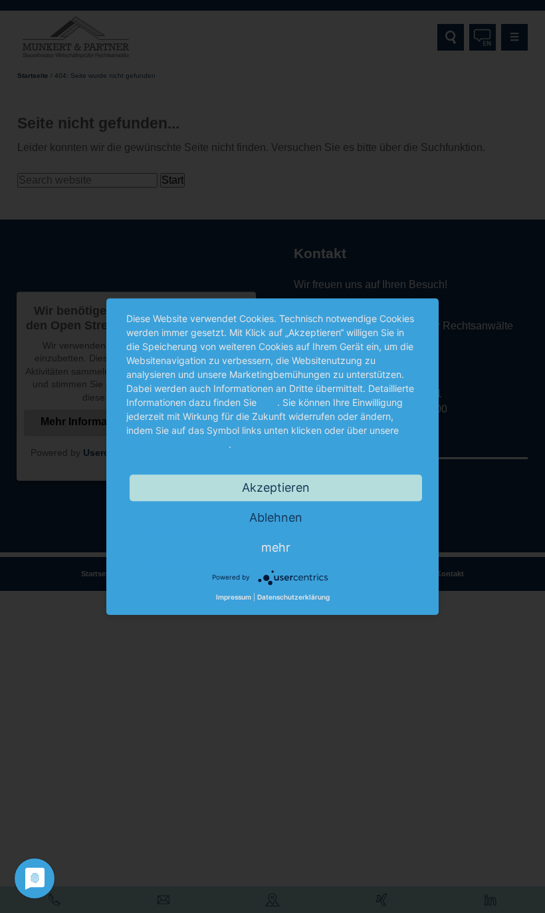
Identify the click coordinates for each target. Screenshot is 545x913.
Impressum (233, 597)
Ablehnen (275, 517)
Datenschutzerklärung (177, 444)
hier (268, 402)
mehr (275, 547)
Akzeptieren (276, 487)
